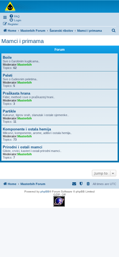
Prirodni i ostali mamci (22, 147)
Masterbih (24, 64)
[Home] (59, 6)
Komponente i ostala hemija (27, 129)
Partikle (9, 111)
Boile (7, 57)
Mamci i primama (22, 41)
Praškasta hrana (16, 93)
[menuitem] (14, 16)
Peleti (7, 75)
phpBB (44, 191)
